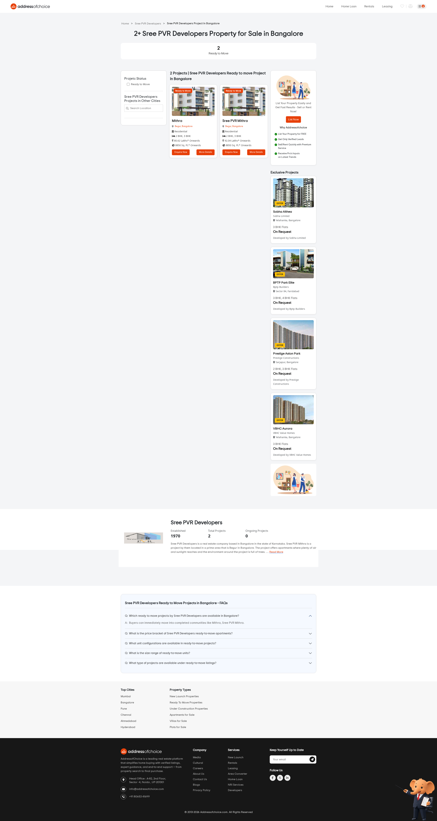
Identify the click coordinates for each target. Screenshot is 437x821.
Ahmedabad (128, 721)
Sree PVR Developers (148, 23)
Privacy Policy (201, 790)
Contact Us (200, 779)
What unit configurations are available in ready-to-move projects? (170, 643)
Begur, (178, 126)
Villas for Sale (178, 721)
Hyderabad (128, 727)
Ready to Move (218, 50)
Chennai (126, 714)
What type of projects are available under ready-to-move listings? (170, 663)
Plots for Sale (178, 727)
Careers (198, 768)
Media (197, 757)
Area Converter (237, 773)
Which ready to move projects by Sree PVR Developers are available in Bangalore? (182, 615)
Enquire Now (180, 152)
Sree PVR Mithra (235, 121)
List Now (293, 119)
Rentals (369, 6)
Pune (124, 708)
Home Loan (348, 6)
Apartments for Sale (182, 714)
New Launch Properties (184, 696)
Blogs (196, 784)
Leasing (387, 6)
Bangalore (187, 126)
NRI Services (235, 784)
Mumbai (126, 696)
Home (329, 6)
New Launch (235, 757)
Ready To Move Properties (186, 702)
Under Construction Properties (189, 708)
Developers (235, 790)
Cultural (198, 763)
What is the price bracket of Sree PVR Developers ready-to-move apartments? (178, 633)
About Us (198, 773)
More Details (205, 152)
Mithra (177, 121)
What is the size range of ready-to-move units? (157, 653)
